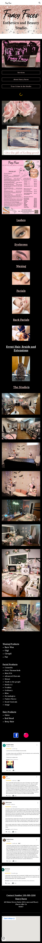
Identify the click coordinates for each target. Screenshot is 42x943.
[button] (2, 3)
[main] (21, 25)
